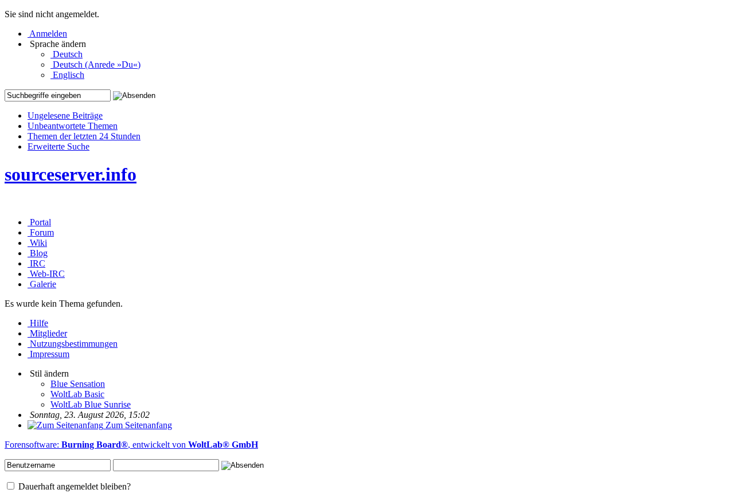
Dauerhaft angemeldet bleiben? (73, 486)
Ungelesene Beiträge (65, 115)
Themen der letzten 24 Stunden (84, 136)
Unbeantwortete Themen (73, 126)
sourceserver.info (70, 174)
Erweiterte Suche (58, 146)
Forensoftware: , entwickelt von (131, 444)
